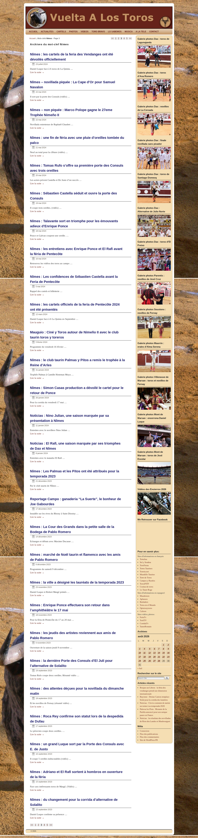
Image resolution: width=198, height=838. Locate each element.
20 (154, 657)
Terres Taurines (146, 568)
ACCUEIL (33, 31)
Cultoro (143, 611)
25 (144, 661)
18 (144, 657)
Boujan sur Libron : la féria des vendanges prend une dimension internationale (153, 691)
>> (130, 38)
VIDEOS (84, 31)
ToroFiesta (144, 565)
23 (168, 657)
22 (163, 657)
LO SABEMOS (115, 31)
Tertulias (143, 559)
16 (168, 653)
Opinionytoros (146, 608)
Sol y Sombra (145, 562)
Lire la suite (37, 72)
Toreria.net (144, 571)
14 (159, 653)
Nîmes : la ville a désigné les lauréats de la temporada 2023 (77, 582)
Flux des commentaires (149, 737)
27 (154, 661)
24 (140, 661)
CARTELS (61, 31)
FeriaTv (143, 617)
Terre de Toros (146, 577)
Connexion (144, 731)
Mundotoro (144, 596)
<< (112, 38)
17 (140, 657)
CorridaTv (144, 623)
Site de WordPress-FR (149, 740)
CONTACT (154, 31)
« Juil (140, 668)
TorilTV (143, 620)
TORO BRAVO (98, 31)
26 (149, 661)
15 (163, 653)
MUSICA (129, 31)
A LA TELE (141, 31)
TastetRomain (145, 626)
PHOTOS (73, 31)
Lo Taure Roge (146, 590)
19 (149, 657)
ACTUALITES (47, 31)
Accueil (32, 38)
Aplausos (144, 599)
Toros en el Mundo (148, 605)
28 (159, 661)
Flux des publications (149, 734)
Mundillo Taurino (147, 574)
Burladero (144, 602)
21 (159, 657)
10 (140, 653)
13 (154, 653)
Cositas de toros (146, 587)
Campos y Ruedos (147, 581)
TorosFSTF (144, 584)
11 (144, 653)
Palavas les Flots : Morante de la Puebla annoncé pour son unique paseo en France (153, 712)
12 (149, 653)
